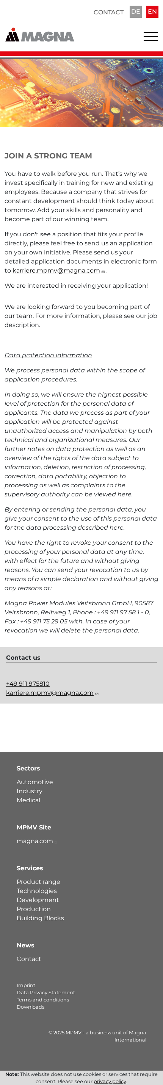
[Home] (40, 29)
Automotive (35, 782)
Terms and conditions (43, 1000)
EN (152, 11)
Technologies (37, 890)
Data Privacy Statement (46, 992)
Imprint (26, 985)
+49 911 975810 (28, 683)
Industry (29, 791)
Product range (38, 881)
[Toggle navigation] (150, 38)
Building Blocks (40, 918)
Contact (109, 12)
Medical (28, 800)
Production (34, 909)
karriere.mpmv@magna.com (56, 270)
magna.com (35, 841)
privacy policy (110, 1081)
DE (135, 11)
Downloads (30, 1007)
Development (38, 900)
